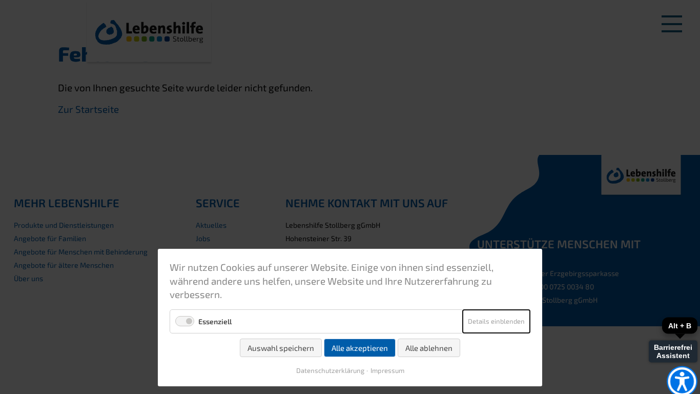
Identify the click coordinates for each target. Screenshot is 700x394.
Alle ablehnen (428, 347)
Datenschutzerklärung (330, 370)
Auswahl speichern (281, 347)
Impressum (387, 370)
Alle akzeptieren (360, 347)
